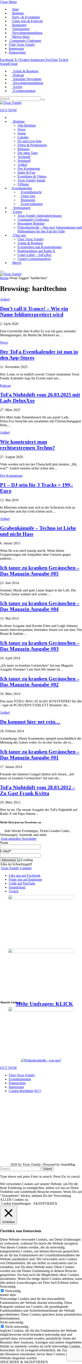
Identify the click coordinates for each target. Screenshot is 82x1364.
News (21, 129)
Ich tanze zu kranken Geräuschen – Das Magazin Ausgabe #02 (39, 681)
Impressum (16, 48)
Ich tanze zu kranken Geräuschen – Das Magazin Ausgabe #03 (39, 646)
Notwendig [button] (8, 1286)
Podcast (17, 75)
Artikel (22, 164)
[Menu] (1, 271)
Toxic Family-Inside (31, 180)
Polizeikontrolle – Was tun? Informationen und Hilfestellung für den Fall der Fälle (49, 229)
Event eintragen (31, 204)
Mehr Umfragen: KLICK (44, 1004)
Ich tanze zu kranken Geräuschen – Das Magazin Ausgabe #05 (39, 570)
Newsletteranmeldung (26, 33)
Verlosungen (20, 29)
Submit (47, 1168)
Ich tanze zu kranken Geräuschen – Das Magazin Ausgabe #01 (39, 754)
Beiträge (17, 13)
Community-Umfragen (25, 40)
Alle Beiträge (26, 125)
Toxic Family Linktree (16, 868)
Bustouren (18, 25)
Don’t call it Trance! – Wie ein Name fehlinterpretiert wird (34, 311)
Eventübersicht (31, 192)
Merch (16, 263)
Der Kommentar (28, 168)
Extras (16, 212)
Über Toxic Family (22, 44)
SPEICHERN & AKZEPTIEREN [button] (24, 1362)
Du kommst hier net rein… (30, 722)
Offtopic (23, 184)
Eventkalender (21, 188)
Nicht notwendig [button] (11, 1322)
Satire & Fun (26, 172)
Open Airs (27, 196)
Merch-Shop (20, 37)
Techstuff (23, 157)
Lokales (22, 137)
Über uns (18, 235)
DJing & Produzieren (32, 145)
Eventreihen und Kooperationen (39, 247)
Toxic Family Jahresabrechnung (39, 215)
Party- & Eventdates (25, 17)
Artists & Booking (24, 71)
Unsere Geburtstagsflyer (34, 259)
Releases (23, 149)
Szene (21, 133)
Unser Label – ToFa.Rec (34, 255)
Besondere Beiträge (31, 223)
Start (15, 9)
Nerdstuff (24, 161)
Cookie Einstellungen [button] (16, 1203)
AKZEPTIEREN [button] (45, 1203)
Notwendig (13, 1291)
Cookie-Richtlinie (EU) (25, 1091)
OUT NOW (8, 110)
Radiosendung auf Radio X (36, 251)
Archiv (17, 87)
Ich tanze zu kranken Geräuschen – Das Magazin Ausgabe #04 (39, 606)
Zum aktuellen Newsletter (19, 839)
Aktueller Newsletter (26, 79)
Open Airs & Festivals (27, 21)
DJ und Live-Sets (29, 141)
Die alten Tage (27, 153)
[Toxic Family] (11, 103)
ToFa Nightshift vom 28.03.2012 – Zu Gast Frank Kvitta (37, 790)
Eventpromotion (23, 91)
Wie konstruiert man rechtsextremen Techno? (27, 444)
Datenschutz (17, 52)
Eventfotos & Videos (31, 176)
